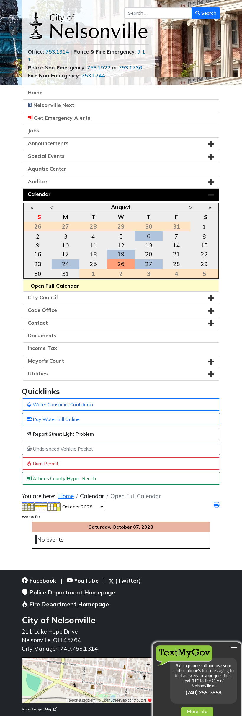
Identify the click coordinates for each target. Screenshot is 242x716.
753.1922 (99, 67)
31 (65, 273)
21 (176, 254)
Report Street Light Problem (63, 434)
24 (65, 264)
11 (93, 245)
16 (37, 254)
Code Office (42, 310)
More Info (197, 711)
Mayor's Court (46, 360)
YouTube (86, 580)
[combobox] (158, 13)
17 (65, 254)
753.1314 (57, 51)
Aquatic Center (47, 168)
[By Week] (41, 506)
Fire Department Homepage (68, 604)
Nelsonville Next (53, 105)
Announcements (48, 143)
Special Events (46, 156)
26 (121, 264)
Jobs (33, 130)
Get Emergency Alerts (62, 117)
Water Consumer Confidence (63, 404)
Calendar (39, 194)
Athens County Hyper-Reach (64, 478)
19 (121, 254)
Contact (38, 322)
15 (204, 245)
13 (148, 245)
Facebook (42, 580)
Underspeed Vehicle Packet (62, 449)
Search (208, 13)
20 (148, 254)
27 (148, 264)
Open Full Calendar (55, 285)
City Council (43, 297)
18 (93, 254)
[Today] (54, 506)
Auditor (38, 181)
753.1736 (130, 67)
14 (176, 245)
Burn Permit (45, 463)
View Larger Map (37, 709)
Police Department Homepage (71, 592)
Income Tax (42, 348)
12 (121, 245)
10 (65, 245)
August (121, 207)
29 (204, 264)
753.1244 (93, 75)
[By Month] (28, 506)
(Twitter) (127, 580)
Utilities (38, 373)
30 (37, 273)
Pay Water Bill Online (56, 419)
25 (93, 264)
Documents (42, 335)
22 (204, 254)
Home (35, 92)
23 (37, 264)
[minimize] (234, 647)
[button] (211, 144)
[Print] (217, 504)
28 (176, 264)
